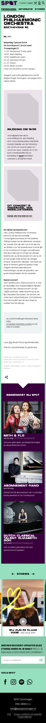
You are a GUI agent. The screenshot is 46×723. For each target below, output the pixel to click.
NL (5, 36)
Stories (40, 9)
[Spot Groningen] (9, 3)
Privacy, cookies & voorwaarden (28, 714)
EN (9, 36)
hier (10, 342)
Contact (23, 3)
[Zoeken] (43, 4)
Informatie (26, 9)
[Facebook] (5, 682)
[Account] (39, 4)
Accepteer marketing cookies (19, 324)
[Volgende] (33, 574)
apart (21, 155)
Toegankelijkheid (24, 717)
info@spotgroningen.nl (23, 708)
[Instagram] (13, 682)
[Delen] (6, 377)
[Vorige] (12, 574)
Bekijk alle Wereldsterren (19, 216)
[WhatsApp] (30, 682)
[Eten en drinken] (35, 4)
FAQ (9, 714)
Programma (8, 9)
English (30, 3)
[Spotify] (21, 682)
